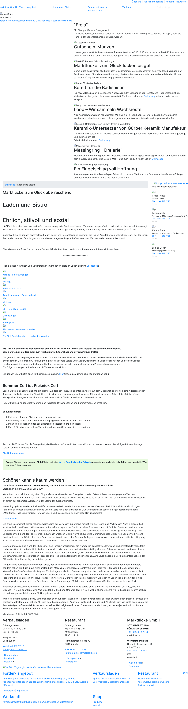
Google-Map (10, 655)
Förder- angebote (28, 7)
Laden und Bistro (62, 7)
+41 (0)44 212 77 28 (75, 649)
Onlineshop (150, 96)
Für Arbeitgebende (153, 1)
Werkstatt (127, 7)
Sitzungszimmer (153, 681)
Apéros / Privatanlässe (104, 678)
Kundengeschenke (52, 701)
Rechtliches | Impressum (15, 690)
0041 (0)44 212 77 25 (161, 201)
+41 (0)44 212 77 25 (13, 646)
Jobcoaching (24, 681)
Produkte (97, 701)
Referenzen (67, 701)
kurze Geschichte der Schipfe (75, 462)
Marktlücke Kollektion (31, 701)
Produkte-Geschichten (52, 20)
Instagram (71, 661)
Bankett (152, 678)
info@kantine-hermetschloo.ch (81, 652)
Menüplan (143, 678)
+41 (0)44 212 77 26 (138, 632)
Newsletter (181, 1)
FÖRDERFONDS (73, 681)
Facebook (8, 658)
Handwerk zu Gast (31, 20)
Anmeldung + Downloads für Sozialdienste (25, 678)
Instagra (8, 661)
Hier (61, 373)
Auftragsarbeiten (11, 701)
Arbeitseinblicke (56, 681)
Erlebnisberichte (39, 681)
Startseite (10, 184)
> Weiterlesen (10, 518)
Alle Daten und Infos (13, 453)
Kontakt (170, 1)
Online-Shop (163, 7)
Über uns (136, 1)
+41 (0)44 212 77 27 (137, 650)
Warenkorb (98, 705)
